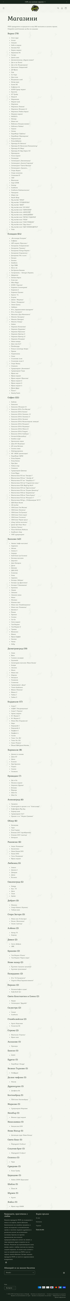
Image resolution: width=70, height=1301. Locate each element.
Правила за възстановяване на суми (20, 1295)
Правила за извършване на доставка (41, 1295)
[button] (3, 8)
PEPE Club (13, 1294)
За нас (38, 1218)
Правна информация (60, 1297)
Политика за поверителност (38, 1294)
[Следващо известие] (67, 2)
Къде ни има (40, 1229)
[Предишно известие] (3, 2)
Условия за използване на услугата (56, 1294)
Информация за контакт (59, 1295)
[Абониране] (33, 1273)
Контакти (39, 1222)
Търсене (38, 1225)
